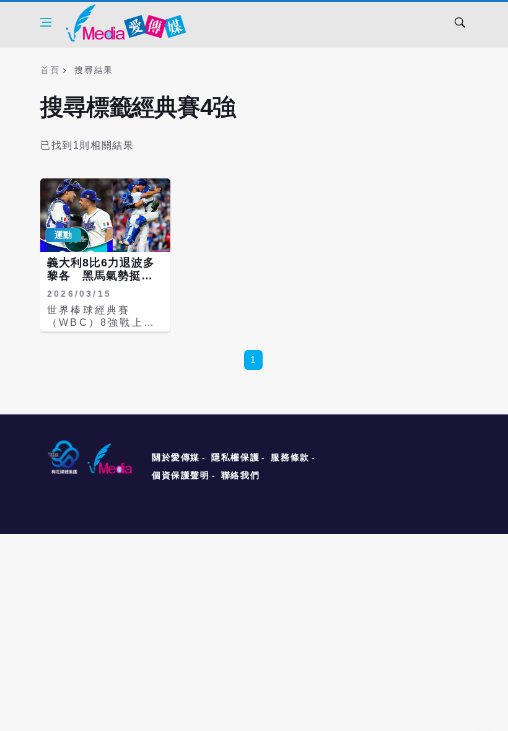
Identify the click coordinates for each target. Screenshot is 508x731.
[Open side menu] (45, 22)
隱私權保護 (235, 457)
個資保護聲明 (181, 475)
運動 (63, 235)
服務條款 (290, 457)
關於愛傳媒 (176, 457)
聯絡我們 (240, 475)
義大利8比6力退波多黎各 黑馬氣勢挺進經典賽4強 (101, 275)
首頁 (49, 70)
